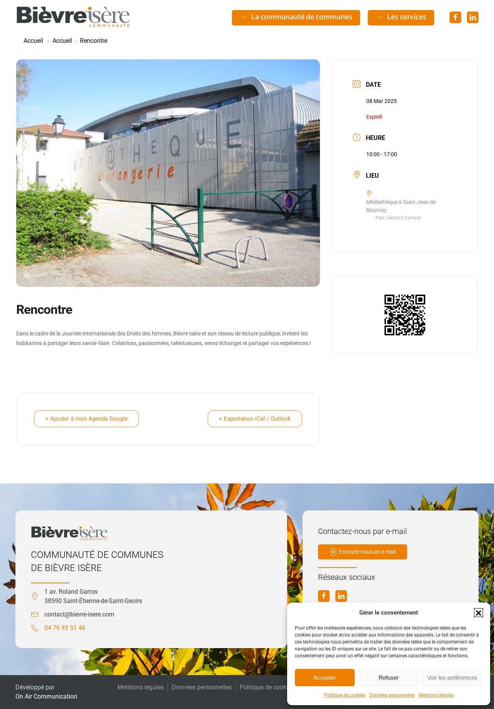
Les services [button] (406, 17)
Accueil (33, 40)
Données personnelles (392, 695)
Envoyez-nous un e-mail (367, 552)
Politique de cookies (344, 695)
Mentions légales (436, 695)
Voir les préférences (452, 677)
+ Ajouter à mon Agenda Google (86, 418)
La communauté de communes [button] (301, 17)
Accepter (324, 677)
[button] (478, 612)
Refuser (389, 677)
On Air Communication (46, 696)
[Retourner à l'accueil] (73, 17)
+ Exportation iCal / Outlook (255, 418)
